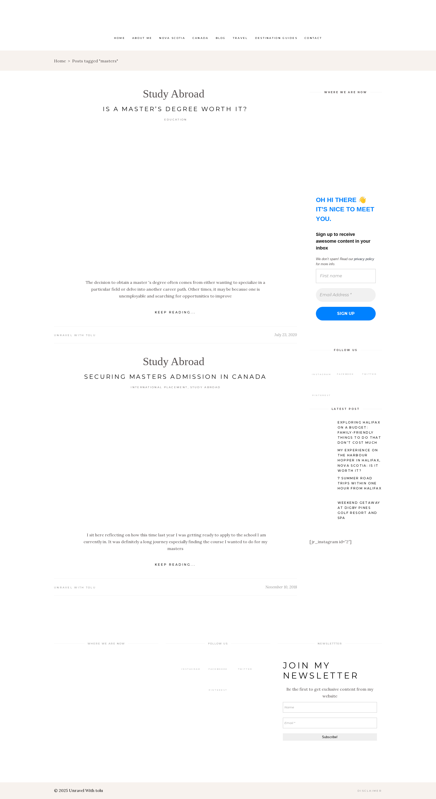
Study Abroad (173, 94)
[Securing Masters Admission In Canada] (175, 461)
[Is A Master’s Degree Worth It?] (175, 201)
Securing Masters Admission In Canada (175, 376)
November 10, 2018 (281, 587)
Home (60, 60)
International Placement (159, 387)
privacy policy (364, 259)
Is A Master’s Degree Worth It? (175, 109)
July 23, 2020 (286, 334)
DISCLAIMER (370, 790)
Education (175, 119)
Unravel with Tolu (75, 335)
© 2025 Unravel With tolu (78, 790)
